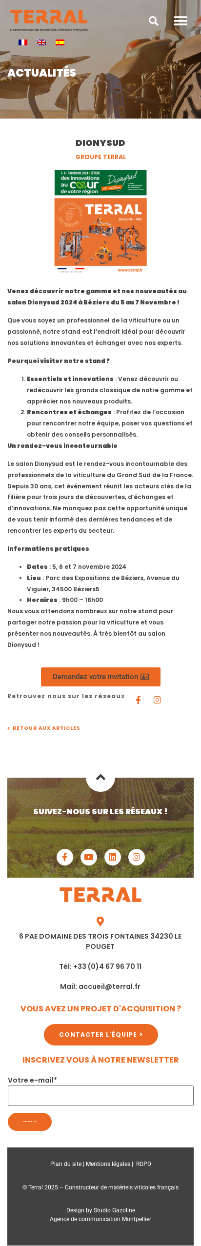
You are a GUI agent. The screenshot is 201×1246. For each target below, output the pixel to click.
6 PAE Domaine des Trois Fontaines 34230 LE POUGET (100, 941)
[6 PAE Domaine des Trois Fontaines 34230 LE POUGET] (100, 921)
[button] (154, 21)
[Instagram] (157, 699)
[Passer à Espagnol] (60, 42)
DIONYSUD (100, 143)
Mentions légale (106, 1164)
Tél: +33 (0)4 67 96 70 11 (100, 966)
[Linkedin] (112, 857)
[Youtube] (88, 857)
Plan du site (65, 1164)
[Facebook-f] (65, 857)
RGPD (143, 1164)
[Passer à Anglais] (41, 42)
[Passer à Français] (23, 42)
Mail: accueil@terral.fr (100, 986)
